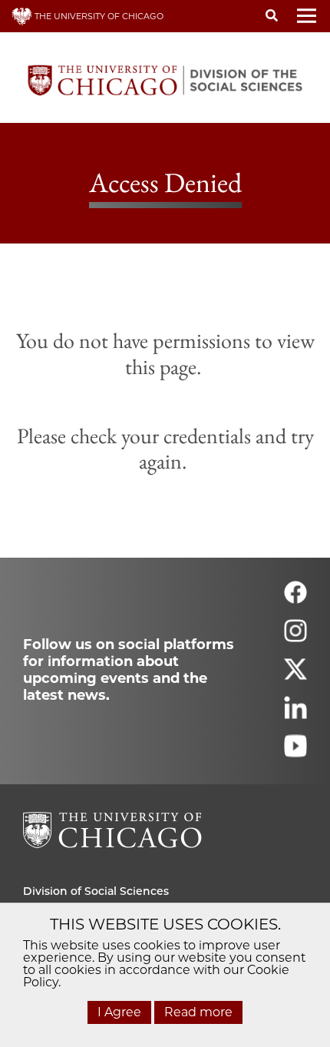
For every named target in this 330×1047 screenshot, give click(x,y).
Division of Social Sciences (96, 891)
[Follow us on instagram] (295, 637)
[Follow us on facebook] (295, 598)
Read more (198, 1012)
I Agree (119, 1012)
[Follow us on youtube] (295, 752)
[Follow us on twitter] (295, 675)
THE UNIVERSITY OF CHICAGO (97, 16)
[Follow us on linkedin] (295, 714)
